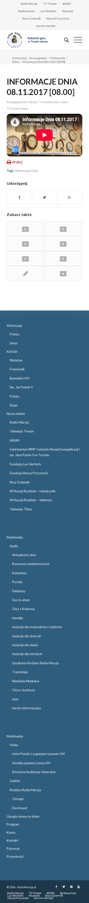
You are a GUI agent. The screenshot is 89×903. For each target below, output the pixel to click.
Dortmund (19, 808)
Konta (11, 832)
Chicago (18, 799)
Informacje (14, 326)
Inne (15, 699)
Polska (14, 334)
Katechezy (19, 573)
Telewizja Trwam (22, 431)
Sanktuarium (26, 11)
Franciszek (17, 369)
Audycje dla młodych (27, 654)
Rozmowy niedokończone (30, 564)
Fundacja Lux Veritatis (25, 464)
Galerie (15, 781)
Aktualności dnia (24, 555)
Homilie (17, 618)
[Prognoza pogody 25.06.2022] (25, 243)
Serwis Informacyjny (26, 708)
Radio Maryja (29, 3)
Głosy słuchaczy (23, 690)
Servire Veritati (45, 25)
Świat (14, 343)
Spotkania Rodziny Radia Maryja (35, 663)
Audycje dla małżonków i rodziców (37, 627)
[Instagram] (71, 886)
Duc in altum (21, 600)
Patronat (13, 849)
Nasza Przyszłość (57, 18)
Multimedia (57, 58)
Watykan (16, 360)
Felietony (18, 591)
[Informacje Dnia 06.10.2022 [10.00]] (63, 273)
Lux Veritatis (48, 11)
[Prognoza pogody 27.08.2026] (25, 228)
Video (15, 61)
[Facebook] (56, 886)
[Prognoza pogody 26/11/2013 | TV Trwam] (63, 243)
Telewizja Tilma (21, 509)
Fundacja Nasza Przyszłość (29, 473)
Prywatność (15, 856)
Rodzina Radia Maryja (25, 790)
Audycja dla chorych (26, 636)
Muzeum (67, 11)
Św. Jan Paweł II (21, 387)
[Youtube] (78, 886)
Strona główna (38, 58)
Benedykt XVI (19, 378)
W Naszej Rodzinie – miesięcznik (33, 491)
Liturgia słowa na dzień (23, 816)
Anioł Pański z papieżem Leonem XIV (38, 754)
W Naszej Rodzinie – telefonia (31, 500)
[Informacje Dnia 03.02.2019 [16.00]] (25, 258)
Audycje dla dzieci (25, 645)
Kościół (12, 352)
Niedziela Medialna (25, 681)
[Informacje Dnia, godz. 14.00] (25, 273)
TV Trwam (50, 3)
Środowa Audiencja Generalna (34, 772)
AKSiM (66, 3)
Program (13, 824)
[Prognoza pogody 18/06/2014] (63, 258)
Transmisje (20, 672)
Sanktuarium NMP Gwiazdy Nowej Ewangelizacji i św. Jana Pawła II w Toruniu (45, 452)
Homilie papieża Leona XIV (31, 763)
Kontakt (12, 840)
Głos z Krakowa (23, 609)
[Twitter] (63, 886)
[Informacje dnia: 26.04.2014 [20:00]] (63, 228)
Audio (14, 546)
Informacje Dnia (26, 171)
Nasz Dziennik (31, 18)
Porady (17, 582)
